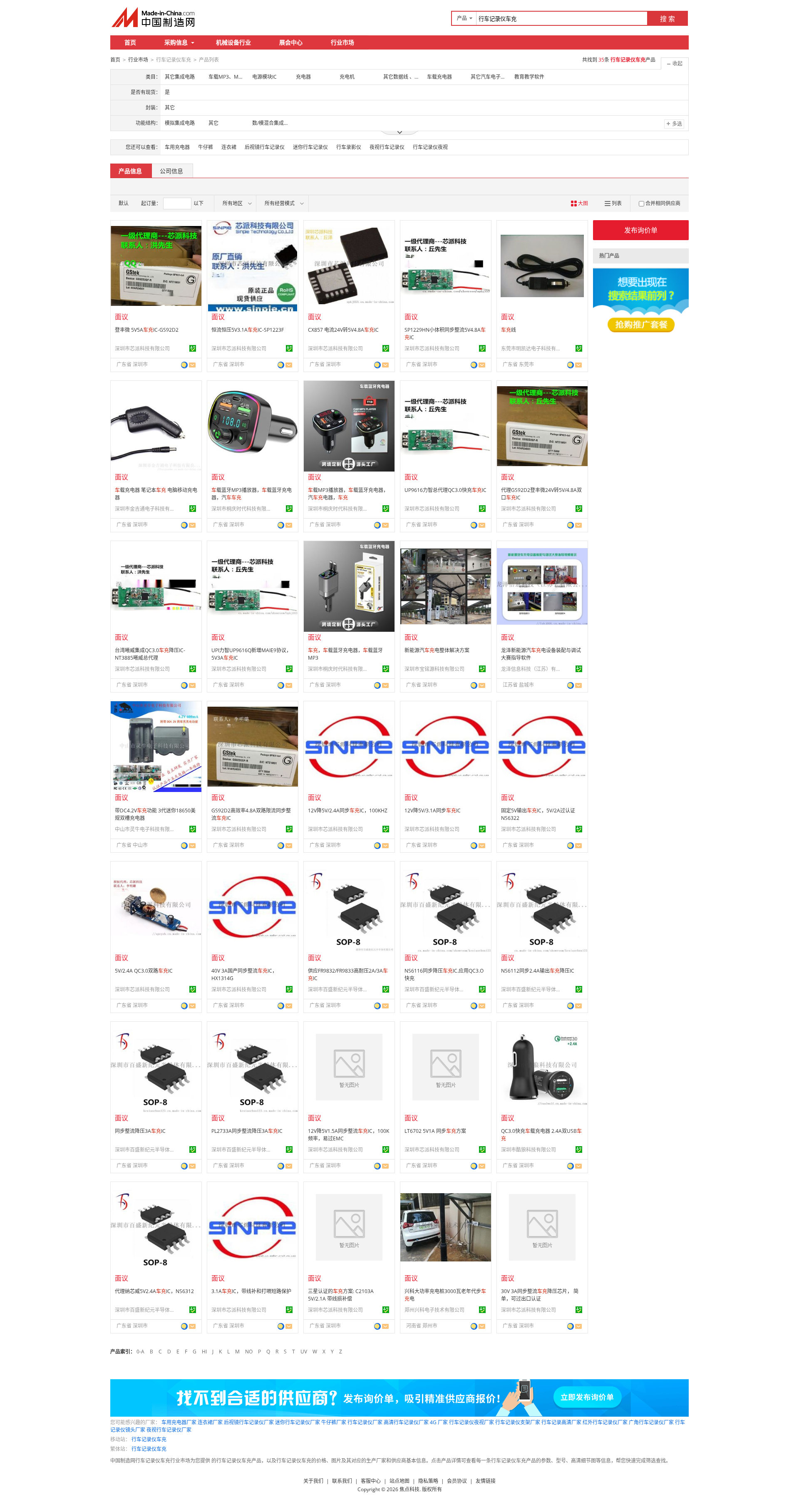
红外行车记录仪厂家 (605, 1422)
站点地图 (399, 1481)
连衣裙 (228, 147)
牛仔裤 (205, 147)
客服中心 (371, 1481)
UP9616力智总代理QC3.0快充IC (445, 490)
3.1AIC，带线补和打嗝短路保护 (251, 1291)
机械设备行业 (233, 42)
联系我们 (342, 1481)
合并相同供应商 (662, 203)
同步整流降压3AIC (140, 1131)
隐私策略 (428, 1481)
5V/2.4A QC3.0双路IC (144, 970)
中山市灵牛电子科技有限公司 (146, 829)
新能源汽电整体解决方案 (436, 650)
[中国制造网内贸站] (154, 17)
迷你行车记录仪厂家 (297, 1422)
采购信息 (176, 42)
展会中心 (291, 42)
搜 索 (667, 18)
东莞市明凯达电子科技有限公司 (532, 348)
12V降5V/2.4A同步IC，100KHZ (347, 810)
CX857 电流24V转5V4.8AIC (343, 329)
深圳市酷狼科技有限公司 (528, 1149)
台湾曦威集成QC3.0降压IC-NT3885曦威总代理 (150, 654)
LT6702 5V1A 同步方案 (435, 1131)
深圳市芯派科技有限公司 (142, 348)
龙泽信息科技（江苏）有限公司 (532, 669)
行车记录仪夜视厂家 (471, 1422)
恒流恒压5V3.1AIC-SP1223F (247, 329)
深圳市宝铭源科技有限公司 (434, 669)
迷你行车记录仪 (310, 147)
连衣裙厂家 (210, 1422)
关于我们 (313, 1481)
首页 (130, 42)
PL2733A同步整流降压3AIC (247, 1131)
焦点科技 (409, 1489)
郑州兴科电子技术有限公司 (434, 1309)
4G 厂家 (439, 1422)
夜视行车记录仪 (387, 147)
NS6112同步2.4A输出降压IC (537, 970)
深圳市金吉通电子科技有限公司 (146, 508)
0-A (140, 1351)
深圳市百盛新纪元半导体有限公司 (339, 989)
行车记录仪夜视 (430, 147)
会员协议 (457, 1481)
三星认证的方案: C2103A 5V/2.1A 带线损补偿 (341, 1295)
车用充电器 (177, 147)
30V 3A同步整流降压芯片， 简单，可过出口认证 (539, 1295)
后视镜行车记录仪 (265, 147)
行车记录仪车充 (149, 1439)
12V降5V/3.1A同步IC (432, 810)
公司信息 (171, 171)
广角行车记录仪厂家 (651, 1422)
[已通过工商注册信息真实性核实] (192, 348)
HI (204, 1351)
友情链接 (486, 1481)
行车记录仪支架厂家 (517, 1422)
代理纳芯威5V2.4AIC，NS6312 (154, 1291)
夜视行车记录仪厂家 (168, 1429)
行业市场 (342, 42)
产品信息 (130, 171)
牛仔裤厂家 (333, 1422)
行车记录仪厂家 (364, 1422)
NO (249, 1351)
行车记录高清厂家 (561, 1422)
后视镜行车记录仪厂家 (249, 1422)
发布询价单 (641, 230)
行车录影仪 (348, 147)
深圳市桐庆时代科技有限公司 (242, 508)
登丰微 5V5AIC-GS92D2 (147, 329)
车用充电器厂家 (178, 1422)
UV (303, 1351)
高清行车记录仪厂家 (406, 1422)
